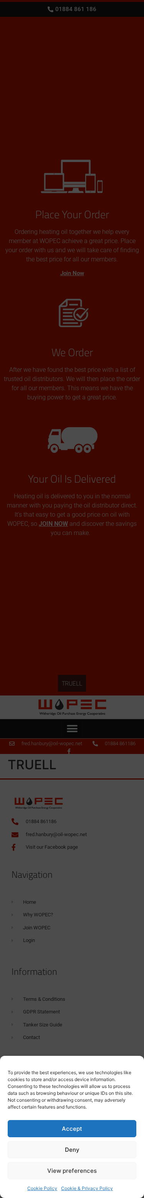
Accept (72, 1128)
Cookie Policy (42, 1188)
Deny (72, 1149)
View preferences (72, 1170)
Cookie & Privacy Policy (87, 1188)
